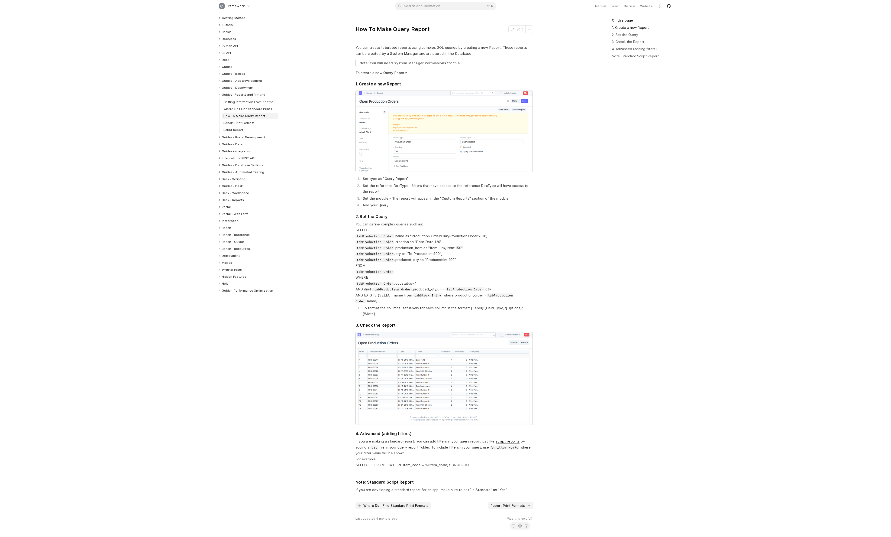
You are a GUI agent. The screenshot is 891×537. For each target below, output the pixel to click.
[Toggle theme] (659, 6)
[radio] (513, 526)
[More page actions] (529, 29)
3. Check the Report (628, 42)
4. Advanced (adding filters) (634, 49)
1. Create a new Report (630, 27)
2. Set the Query (625, 35)
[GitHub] (668, 6)
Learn (615, 6)
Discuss (630, 6)
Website (646, 6)
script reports (508, 441)
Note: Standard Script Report (635, 56)
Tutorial (600, 6)
